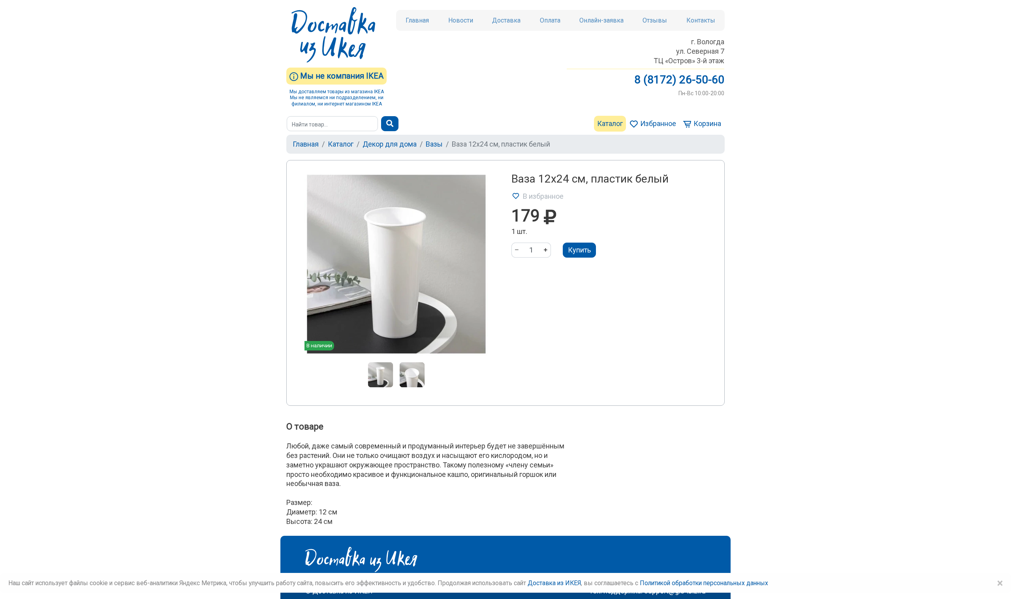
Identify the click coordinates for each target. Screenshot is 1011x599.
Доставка (506, 20)
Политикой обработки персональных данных (704, 583)
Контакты (700, 20)
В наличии (319, 345)
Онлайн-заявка (601, 20)
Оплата (550, 20)
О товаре (304, 426)
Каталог (610, 123)
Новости (460, 20)
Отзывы (655, 20)
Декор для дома (390, 144)
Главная (417, 20)
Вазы (434, 144)
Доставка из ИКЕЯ (554, 583)
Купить (579, 250)
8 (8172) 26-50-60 (679, 79)
